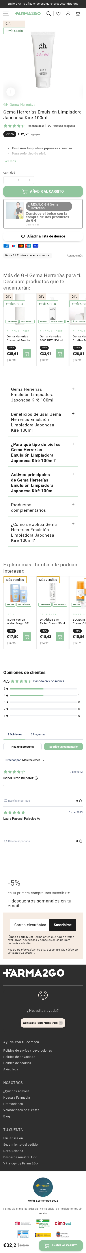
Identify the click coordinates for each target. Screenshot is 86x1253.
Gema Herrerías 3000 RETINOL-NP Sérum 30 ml (52, 338)
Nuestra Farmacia (16, 1097)
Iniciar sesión (13, 1138)
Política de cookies (17, 1063)
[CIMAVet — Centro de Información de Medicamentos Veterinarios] (63, 1223)
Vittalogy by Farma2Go (20, 1163)
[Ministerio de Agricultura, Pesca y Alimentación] (43, 1235)
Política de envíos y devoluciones (27, 1050)
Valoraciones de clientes (21, 1110)
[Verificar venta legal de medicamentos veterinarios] (23, 1235)
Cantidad (9, 172)
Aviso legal (11, 1069)
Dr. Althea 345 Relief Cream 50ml (52, 621)
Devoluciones (13, 1151)
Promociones (13, 1104)
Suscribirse (63, 925)
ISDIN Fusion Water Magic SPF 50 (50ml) (18, 621)
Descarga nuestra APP (20, 1157)
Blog (6, 1116)
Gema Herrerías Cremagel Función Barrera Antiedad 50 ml (19, 338)
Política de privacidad (19, 1057)
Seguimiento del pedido (20, 1144)
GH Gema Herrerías (19, 105)
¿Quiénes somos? (16, 1091)
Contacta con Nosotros (40, 1022)
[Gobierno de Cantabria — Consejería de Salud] (63, 1235)
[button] (49, 13)
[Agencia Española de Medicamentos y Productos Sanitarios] (23, 1223)
